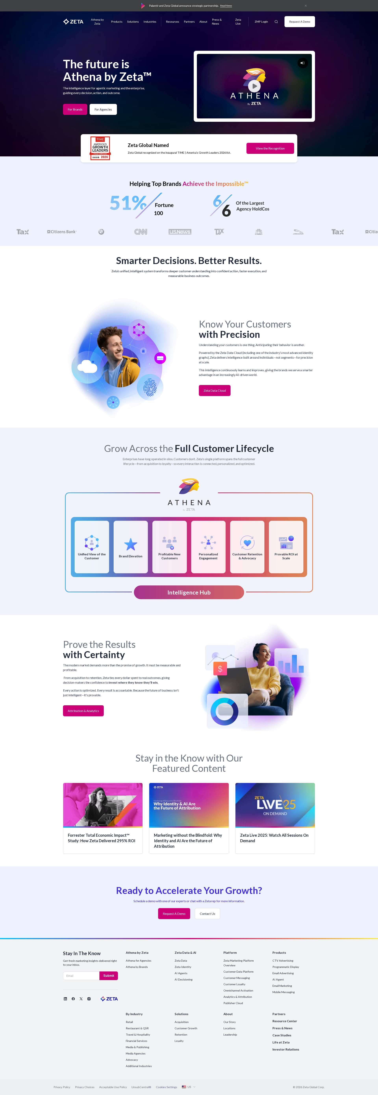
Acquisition (182, 1022)
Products (116, 21)
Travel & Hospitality (138, 1034)
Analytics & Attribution (237, 996)
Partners (189, 21)
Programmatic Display (285, 967)
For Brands (75, 107)
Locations (229, 1028)
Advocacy (132, 1059)
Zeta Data (181, 960)
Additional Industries (139, 1066)
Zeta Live (238, 21)
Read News (226, 5)
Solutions (133, 21)
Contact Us (207, 912)
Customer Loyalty (234, 984)
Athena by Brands (137, 967)
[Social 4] (89, 998)
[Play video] (254, 86)
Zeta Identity (183, 967)
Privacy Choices (84, 1087)
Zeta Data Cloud (215, 388)
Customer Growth (186, 1028)
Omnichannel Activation (238, 990)
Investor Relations (285, 1049)
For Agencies (103, 107)
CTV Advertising (282, 960)
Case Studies (281, 1035)
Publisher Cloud (233, 1003)
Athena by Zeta (97, 21)
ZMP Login (261, 21)
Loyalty (179, 1040)
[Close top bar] (306, 6)
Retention (181, 1034)
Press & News (217, 21)
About (203, 21)
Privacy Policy (62, 1087)
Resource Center (284, 1021)
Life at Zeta (281, 1042)
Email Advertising (283, 973)
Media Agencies (135, 1053)
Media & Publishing (137, 1047)
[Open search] (276, 21)
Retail (129, 1022)
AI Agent (278, 979)
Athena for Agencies (138, 960)
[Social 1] (65, 998)
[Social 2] (73, 998)
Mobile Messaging (283, 992)
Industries (150, 21)
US (189, 1087)
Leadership (230, 1034)
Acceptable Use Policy (113, 1087)
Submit (108, 975)
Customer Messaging (236, 978)
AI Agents (181, 973)
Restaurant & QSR (137, 1028)
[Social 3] (81, 998)
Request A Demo (299, 21)
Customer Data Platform (238, 971)
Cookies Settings (166, 1087)
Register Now (275, 148)
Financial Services (136, 1040)
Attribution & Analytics (83, 709)
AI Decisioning (184, 979)
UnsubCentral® (141, 1087)
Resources (172, 21)
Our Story (229, 1022)
